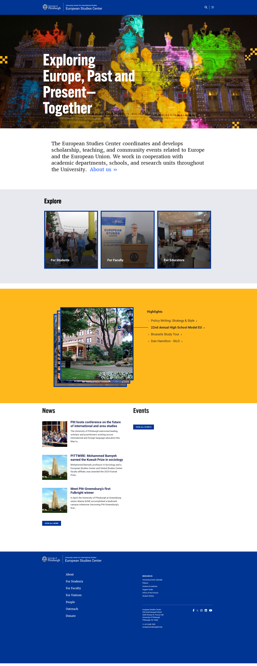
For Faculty (73, 588)
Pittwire (145, 583)
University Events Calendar (152, 580)
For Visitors (74, 595)
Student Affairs (148, 596)
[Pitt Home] (53, 7)
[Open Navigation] (213, 7)
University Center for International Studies (81, 5)
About (70, 574)
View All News (51, 523)
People (70, 602)
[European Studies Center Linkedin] (206, 610)
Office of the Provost (150, 593)
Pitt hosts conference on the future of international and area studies (96, 424)
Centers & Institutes (149, 586)
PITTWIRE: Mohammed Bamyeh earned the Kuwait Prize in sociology (97, 458)
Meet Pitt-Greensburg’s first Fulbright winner (90, 491)
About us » (104, 169)
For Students (74, 581)
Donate (71, 616)
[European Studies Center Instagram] (201, 610)
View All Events (143, 427)
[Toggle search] (206, 7)
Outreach (72, 609)
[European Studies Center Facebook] (193, 610)
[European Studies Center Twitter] (197, 610)
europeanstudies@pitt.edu (152, 627)
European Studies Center (84, 8)
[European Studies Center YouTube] (210, 610)
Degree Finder (147, 589)
